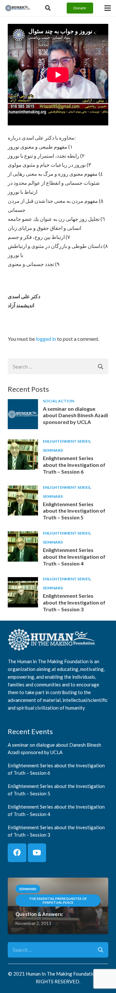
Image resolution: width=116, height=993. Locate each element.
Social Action (58, 400)
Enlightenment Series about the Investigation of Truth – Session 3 (74, 602)
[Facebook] (17, 852)
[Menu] (107, 8)
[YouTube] (37, 852)
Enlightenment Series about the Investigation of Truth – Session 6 (74, 465)
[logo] (17, 8)
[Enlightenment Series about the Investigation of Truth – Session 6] (23, 444)
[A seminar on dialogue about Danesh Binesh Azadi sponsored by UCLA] (23, 403)
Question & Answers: (39, 914)
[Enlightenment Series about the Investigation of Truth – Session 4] (23, 536)
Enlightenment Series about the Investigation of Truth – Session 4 (74, 556)
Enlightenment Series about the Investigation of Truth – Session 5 (74, 511)
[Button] (47, 8)
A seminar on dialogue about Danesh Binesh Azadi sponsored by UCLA (75, 415)
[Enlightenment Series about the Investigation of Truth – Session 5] (23, 490)
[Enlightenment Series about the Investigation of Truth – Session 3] (23, 581)
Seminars (53, 450)
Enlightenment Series (66, 441)
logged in (46, 339)
